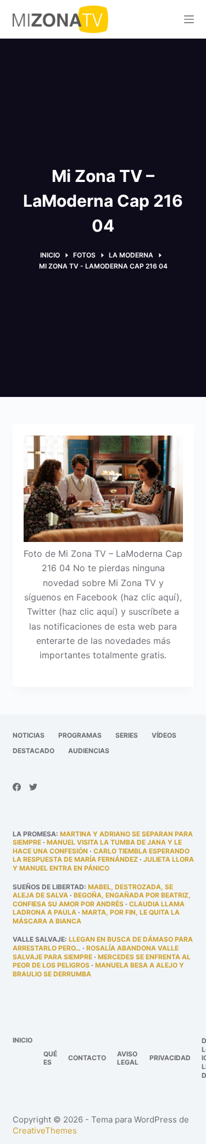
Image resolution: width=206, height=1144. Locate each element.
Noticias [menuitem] (28, 735)
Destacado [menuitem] (33, 750)
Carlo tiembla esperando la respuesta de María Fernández (101, 855)
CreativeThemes (45, 1130)
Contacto (87, 1058)
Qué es (50, 1058)
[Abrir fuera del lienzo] (189, 19)
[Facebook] (17, 787)
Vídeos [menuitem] (164, 735)
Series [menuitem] (126, 735)
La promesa (34, 834)
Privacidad (170, 1058)
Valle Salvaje (39, 939)
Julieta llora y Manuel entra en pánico (103, 863)
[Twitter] (33, 787)
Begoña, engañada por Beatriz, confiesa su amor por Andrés (102, 899)
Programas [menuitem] (80, 735)
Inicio (22, 1040)
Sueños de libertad (48, 887)
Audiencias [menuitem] (88, 750)
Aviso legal (127, 1058)
